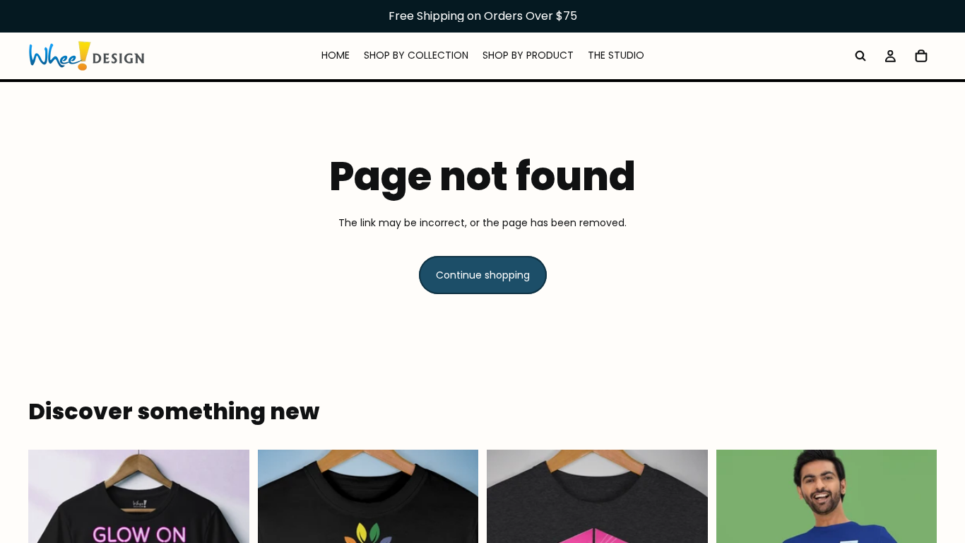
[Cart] (921, 55)
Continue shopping (483, 275)
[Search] (860, 55)
